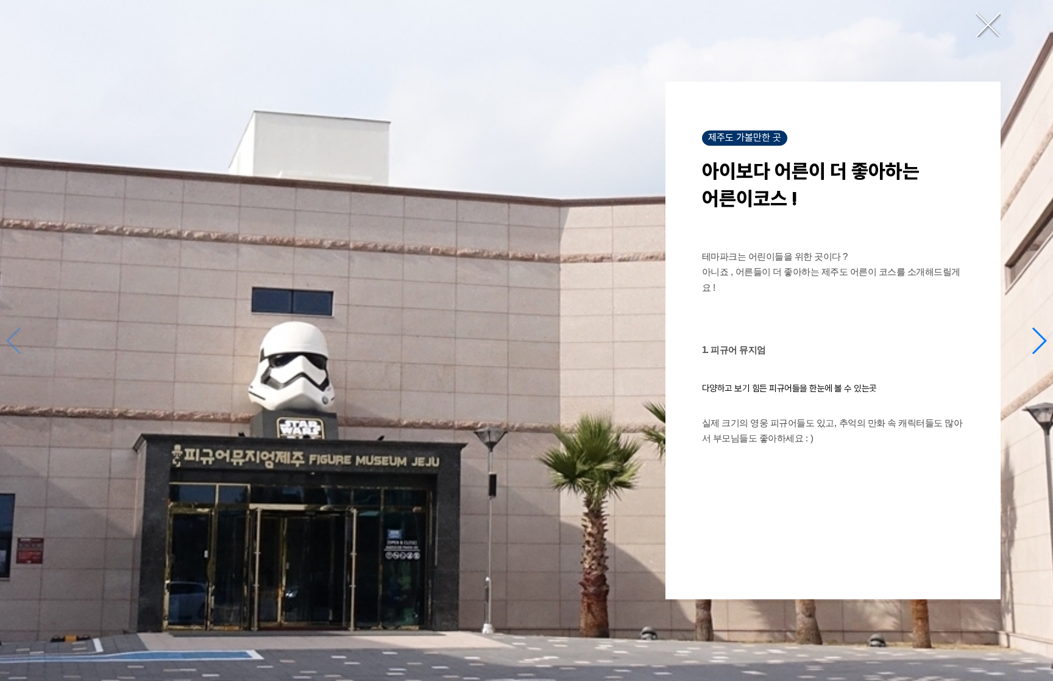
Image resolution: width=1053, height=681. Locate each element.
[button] (1038, 340)
